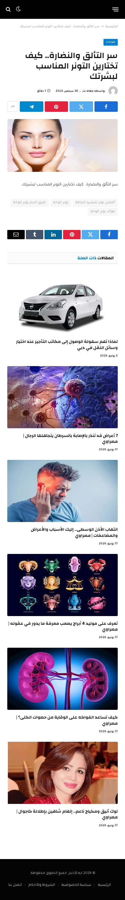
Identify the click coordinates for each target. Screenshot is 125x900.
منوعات (110, 42)
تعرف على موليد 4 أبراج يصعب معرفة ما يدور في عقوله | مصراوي (63, 626)
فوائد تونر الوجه (103, 212)
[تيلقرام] (31, 106)
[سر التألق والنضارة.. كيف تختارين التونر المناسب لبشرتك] (62, 145)
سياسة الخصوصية (76, 885)
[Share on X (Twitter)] (81, 106)
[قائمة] (115, 9)
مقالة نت (88, 91)
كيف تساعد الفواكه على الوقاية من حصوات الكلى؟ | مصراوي (67, 720)
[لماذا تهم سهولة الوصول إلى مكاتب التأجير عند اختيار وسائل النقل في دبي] (62, 303)
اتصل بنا (15, 885)
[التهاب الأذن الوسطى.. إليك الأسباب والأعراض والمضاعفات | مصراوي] (62, 491)
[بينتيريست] (56, 106)
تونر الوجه (60, 203)
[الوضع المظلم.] (18, 9)
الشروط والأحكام (41, 885)
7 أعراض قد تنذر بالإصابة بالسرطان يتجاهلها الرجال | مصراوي (70, 438)
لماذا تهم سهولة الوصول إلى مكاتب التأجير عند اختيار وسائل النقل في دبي (67, 344)
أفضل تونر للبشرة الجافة (95, 203)
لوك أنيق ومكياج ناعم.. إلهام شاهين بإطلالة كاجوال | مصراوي (67, 814)
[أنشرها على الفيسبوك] (106, 106)
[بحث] (9, 9)
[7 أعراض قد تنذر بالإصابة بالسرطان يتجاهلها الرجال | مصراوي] (62, 397)
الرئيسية (112, 26)
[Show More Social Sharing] (12, 106)
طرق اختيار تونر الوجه (29, 203)
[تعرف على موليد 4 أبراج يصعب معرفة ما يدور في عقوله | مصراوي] (62, 585)
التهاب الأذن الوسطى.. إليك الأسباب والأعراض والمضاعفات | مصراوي (74, 532)
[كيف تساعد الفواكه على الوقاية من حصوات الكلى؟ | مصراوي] (62, 679)
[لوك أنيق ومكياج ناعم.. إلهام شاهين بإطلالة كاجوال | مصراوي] (62, 773)
